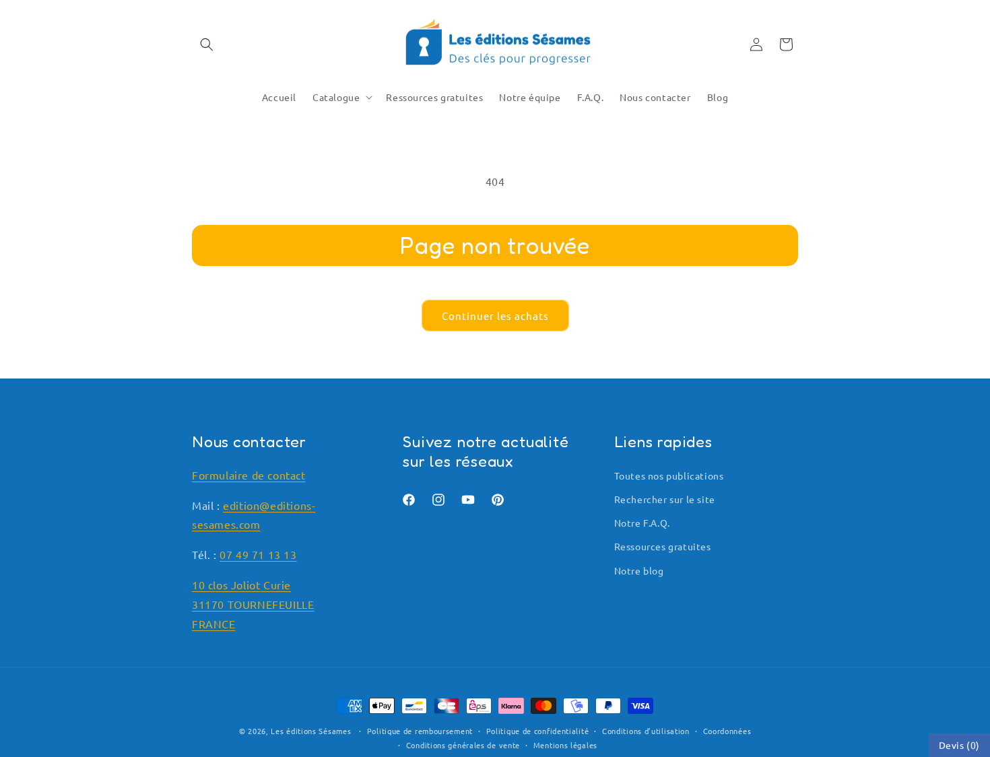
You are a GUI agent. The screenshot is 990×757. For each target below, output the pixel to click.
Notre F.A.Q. (642, 523)
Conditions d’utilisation (646, 730)
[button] (207, 44)
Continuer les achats (495, 315)
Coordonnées (727, 730)
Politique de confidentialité (537, 730)
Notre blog (639, 570)
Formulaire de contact (249, 475)
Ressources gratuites (662, 546)
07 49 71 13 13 (258, 554)
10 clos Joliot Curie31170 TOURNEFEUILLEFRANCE (253, 604)
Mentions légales (565, 744)
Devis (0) (959, 745)
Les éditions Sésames (311, 730)
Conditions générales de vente (463, 744)
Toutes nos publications (669, 475)
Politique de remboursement (420, 730)
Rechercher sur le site (664, 499)
